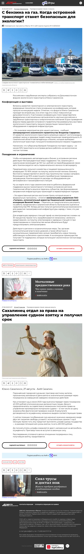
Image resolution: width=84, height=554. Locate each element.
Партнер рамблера (27, 546)
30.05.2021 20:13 (7, 9)
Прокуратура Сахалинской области (14, 378)
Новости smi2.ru (9, 301)
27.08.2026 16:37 (7, 307)
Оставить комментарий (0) (65, 248)
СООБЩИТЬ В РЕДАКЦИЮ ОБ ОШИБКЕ (47, 504)
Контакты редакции (26, 504)
